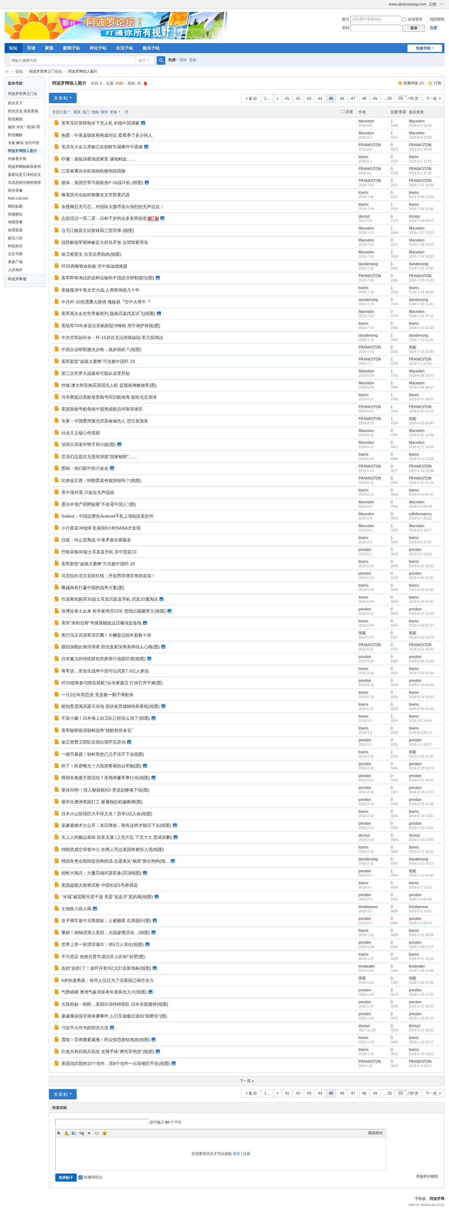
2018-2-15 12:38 (421, 804)
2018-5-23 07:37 (421, 625)
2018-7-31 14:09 (421, 185)
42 (298, 98)
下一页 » (247, 1081)
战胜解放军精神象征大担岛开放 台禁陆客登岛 (104, 242)
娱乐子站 (151, 47)
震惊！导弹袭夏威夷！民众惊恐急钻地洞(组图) (105, 1039)
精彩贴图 (15, 206)
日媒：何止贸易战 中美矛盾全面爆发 (96, 539)
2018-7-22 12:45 (421, 268)
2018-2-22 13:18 (421, 768)
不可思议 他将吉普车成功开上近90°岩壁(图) (103, 956)
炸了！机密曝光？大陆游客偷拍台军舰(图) (101, 765)
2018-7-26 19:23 (421, 244)
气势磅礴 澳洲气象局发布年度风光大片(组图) (104, 992)
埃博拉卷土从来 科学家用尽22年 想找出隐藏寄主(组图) (113, 611)
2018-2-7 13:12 (420, 887)
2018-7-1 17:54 (420, 363)
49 (375, 98)
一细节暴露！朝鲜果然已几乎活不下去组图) (102, 754)
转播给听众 (93, 1177)
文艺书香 (15, 254)
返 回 (253, 98)
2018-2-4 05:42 (420, 899)
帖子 (142, 60)
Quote (89, 1133)
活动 (183, 60)
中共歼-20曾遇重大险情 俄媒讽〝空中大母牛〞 (105, 301)
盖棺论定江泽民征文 (24, 174)
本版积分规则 (427, 1176)
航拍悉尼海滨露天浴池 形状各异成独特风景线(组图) (110, 706)
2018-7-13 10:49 (421, 351)
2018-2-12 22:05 (421, 839)
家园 (49, 47)
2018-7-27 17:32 (421, 232)
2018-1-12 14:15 (421, 1054)
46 (342, 98)
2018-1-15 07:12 (421, 1018)
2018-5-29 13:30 (421, 590)
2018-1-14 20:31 (421, 1030)
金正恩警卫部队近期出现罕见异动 (93, 742)
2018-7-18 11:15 (421, 304)
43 (309, 98)
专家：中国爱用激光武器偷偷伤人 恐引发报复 (104, 420)
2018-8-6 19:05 (420, 137)
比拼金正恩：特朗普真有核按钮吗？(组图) (101, 480)
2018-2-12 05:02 (421, 851)
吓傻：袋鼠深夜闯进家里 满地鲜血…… (98, 159)
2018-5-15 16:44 (421, 709)
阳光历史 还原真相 (23, 111)
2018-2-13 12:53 (421, 828)
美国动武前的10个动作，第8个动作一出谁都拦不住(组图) (115, 1063)
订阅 (437, 83)
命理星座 (15, 230)
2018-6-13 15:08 (421, 470)
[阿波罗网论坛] (116, 25)
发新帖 (61, 98)
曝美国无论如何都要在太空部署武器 (95, 194)
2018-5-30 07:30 (421, 578)
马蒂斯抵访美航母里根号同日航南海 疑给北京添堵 (109, 397)
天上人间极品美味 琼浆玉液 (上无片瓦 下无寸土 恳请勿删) (116, 837)
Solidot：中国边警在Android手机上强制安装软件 (107, 516)
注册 (433, 28)
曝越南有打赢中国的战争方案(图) (92, 587)
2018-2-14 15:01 (421, 816)
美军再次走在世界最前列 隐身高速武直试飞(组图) (108, 313)
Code (97, 1133)
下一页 (431, 98)
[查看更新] (126, 112)
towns (363, 157)
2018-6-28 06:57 (421, 387)
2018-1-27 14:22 (421, 959)
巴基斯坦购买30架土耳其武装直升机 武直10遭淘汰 (109, 599)
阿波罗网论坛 (7, 71)
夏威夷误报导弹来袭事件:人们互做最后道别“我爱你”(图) (114, 1016)
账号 (345, 19)
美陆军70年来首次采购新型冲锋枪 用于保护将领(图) (110, 325)
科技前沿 (15, 246)
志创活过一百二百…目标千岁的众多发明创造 (104, 218)
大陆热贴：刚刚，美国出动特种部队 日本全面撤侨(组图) (114, 1004)
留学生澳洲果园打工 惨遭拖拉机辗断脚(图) (102, 801)
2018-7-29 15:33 (421, 197)
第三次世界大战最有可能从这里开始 (95, 373)
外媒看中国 (17, 159)
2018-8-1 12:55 (420, 161)
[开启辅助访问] (386, 4)
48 (364, 98)
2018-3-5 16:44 (420, 720)
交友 (192, 60)
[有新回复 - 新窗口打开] (57, 123)
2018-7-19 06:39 (421, 292)
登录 (236, 1154)
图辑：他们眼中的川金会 (84, 468)
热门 (86, 112)
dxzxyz (364, 216)
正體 (432, 4)
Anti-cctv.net (18, 198)
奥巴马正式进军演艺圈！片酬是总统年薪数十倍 (106, 635)
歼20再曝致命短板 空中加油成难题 (94, 266)
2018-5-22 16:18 (421, 637)
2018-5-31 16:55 (421, 566)
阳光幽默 (15, 135)
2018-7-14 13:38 (421, 328)
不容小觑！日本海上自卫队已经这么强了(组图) (105, 718)
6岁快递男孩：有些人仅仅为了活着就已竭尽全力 (107, 980)
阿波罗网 (437, 1198)
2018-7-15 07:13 (421, 316)
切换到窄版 (441, 4)
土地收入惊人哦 (76, 908)
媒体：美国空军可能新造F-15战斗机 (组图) (102, 182)
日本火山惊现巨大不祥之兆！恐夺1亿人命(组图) (106, 813)
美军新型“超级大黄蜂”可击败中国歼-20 (98, 361)
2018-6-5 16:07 (420, 530)
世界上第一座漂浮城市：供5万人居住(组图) (102, 944)
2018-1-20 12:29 (421, 982)
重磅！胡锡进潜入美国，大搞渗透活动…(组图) (105, 932)
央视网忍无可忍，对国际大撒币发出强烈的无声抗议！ (112, 206)
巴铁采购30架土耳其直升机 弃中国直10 (99, 551)
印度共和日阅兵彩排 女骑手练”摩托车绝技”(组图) (107, 1051)
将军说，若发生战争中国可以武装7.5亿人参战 (105, 670)
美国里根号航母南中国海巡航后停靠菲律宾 (102, 409)
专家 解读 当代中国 (23, 143)
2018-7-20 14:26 (421, 280)
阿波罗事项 (17, 279)
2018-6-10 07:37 (421, 494)
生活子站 (124, 47)
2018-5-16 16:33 (421, 697)
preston (365, 550)
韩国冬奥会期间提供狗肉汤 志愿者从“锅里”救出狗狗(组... (115, 861)
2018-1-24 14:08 (421, 970)
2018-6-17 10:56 (421, 447)
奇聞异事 (15, 222)
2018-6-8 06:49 (420, 506)
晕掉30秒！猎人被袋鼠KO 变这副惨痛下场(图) (105, 789)
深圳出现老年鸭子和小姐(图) (88, 444)
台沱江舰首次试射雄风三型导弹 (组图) (97, 230)
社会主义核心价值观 (80, 432)
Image (74, 1133)
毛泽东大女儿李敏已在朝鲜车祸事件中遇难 (102, 146)
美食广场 (15, 262)
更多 (113, 112)
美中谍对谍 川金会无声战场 (87, 492)
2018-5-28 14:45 (421, 601)
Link (81, 1133)
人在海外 (15, 270)
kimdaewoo (368, 907)
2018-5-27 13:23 (421, 613)
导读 (31, 47)
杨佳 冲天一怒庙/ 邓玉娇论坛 (24, 128)
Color (66, 1133)
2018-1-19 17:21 (421, 994)
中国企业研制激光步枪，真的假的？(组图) (101, 349)
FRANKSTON (370, 145)
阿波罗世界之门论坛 (45, 71)
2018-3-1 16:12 (420, 744)
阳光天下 (15, 103)
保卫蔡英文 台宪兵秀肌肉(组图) (91, 254)
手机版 (420, 1198)
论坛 (13, 47)
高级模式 (375, 1133)
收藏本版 (413, 83)
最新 (77, 112)
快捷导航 (423, 48)
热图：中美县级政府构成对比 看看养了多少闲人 (106, 135)
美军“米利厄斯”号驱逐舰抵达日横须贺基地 (101, 623)
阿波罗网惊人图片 (82, 71)
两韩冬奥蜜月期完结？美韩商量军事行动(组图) (105, 777)
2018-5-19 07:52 (421, 673)
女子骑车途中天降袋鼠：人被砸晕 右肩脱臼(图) (106, 920)
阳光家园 (15, 119)
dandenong (368, 264)
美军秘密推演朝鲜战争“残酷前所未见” (97, 730)
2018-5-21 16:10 (421, 649)
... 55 (388, 98)
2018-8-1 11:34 (420, 173)
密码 (345, 28)
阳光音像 (15, 190)
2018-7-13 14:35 (421, 340)
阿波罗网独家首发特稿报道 (24, 168)
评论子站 (98, 47)
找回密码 (437, 19)
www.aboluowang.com (407, 4)
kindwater (367, 966)
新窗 (349, 112)
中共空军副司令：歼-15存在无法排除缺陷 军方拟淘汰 (112, 337)
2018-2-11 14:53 (421, 863)
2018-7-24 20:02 (421, 256)
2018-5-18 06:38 (421, 685)
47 (353, 98)
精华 (104, 112)
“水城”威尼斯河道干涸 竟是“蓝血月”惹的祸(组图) (107, 896)
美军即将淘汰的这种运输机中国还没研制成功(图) (107, 277)
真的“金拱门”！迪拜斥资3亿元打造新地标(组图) (106, 968)
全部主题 (59, 112)
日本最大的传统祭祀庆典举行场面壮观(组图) (103, 658)
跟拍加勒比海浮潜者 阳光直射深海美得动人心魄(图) (110, 646)
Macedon (366, 121)
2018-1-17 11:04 (421, 1006)
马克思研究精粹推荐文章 (24, 183)
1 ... (267, 98)
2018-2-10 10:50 (421, 875)
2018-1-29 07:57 (421, 947)
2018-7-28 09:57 (421, 221)
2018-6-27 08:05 (421, 399)
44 (320, 98)
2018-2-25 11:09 (421, 756)
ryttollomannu (420, 514)
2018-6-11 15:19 (421, 482)
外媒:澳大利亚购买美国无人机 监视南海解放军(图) (109, 385)
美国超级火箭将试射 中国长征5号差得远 (99, 885)
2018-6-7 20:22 (420, 518)
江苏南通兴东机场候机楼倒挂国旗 (93, 170)
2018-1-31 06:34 (421, 935)
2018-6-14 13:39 (421, 459)
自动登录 (415, 19)
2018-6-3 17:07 (420, 542)
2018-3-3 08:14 (420, 732)
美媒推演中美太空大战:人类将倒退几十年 (100, 290)
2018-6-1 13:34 (420, 554)
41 (287, 98)
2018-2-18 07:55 (421, 792)
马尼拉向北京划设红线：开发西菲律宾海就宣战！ (108, 575)
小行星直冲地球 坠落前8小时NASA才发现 (101, 528)
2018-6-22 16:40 (421, 423)
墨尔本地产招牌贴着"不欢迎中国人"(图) (98, 504)
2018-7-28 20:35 (421, 209)
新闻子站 (71, 47)
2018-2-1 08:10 (420, 923)
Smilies (104, 1133)
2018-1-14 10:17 (421, 1042)
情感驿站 (15, 214)
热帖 (95, 112)
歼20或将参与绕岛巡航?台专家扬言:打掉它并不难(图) (112, 682)
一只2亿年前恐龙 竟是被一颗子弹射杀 (97, 694)
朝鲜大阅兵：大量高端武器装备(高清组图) (101, 872)
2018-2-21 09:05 (421, 780)
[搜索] (161, 60)
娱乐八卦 (15, 238)
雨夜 (412, 347)
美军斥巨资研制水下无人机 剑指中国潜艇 (100, 123)
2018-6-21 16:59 (421, 435)
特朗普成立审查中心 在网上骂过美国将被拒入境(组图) (112, 849)
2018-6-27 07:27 (421, 411)
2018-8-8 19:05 (420, 125)
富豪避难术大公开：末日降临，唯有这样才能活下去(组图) (116, 825)
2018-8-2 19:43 (420, 149)
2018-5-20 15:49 (421, 661)
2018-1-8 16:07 (420, 1066)
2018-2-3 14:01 (420, 911)
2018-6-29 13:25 (421, 375)
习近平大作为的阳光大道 (84, 1027)
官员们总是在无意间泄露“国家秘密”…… (99, 456)
